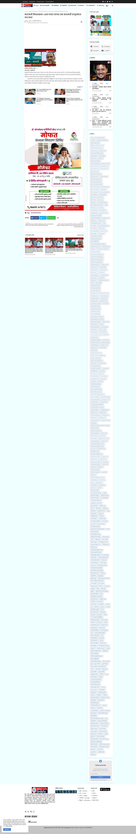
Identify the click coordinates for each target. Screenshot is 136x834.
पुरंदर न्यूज (99, 614)
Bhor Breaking (103, 194)
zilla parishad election (96, 493)
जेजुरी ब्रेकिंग (93, 576)
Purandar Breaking (95, 399)
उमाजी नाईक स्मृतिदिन (95, 521)
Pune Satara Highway (96, 384)
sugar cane (105, 456)
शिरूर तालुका (93, 713)
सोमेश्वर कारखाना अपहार (104, 744)
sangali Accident (95, 420)
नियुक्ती (92, 591)
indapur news (94, 267)
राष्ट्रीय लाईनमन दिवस (95, 684)
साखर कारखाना (102, 728)
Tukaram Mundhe (95, 469)
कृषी (93, 791)
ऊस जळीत (93, 524)
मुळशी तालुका (105, 664)
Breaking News (94, 212)
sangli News (94, 423)
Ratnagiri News (105, 415)
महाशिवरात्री (105, 651)
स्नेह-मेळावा (100, 749)
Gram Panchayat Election (97, 257)
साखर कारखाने (94, 731)
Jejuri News (93, 280)
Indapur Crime (104, 264)
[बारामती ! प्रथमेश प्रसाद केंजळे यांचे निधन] (100, 71)
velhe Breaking (94, 480)
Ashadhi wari (94, 150)
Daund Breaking (95, 231)
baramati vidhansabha (96, 184)
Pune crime (93, 373)
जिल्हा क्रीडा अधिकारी (102, 565)
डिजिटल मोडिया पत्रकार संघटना (97, 581)
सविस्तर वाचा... (45, 803)
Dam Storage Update (104, 225)
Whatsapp (52, 218)
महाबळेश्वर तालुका (101, 648)
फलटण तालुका (104, 620)
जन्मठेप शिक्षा (93, 557)
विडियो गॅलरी (95, 800)
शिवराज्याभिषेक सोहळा (102, 713)
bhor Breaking (94, 194)
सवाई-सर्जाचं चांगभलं (95, 726)
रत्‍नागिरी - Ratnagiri (84, 798)
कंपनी (108, 529)
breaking (101, 207)
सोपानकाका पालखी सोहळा (96, 741)
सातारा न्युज (100, 734)
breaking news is (104, 212)
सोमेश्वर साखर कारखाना (104, 747)
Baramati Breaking (95, 163)
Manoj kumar (106, 321)
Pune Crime (101, 373)
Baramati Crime (95, 171)
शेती (106, 718)
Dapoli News (102, 228)
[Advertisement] (56, 37)
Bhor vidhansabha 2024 (96, 205)
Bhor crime (100, 197)
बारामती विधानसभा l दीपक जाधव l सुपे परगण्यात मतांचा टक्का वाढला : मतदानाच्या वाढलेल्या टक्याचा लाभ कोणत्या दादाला (34, 250)
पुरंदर (102, 609)
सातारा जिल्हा (93, 734)
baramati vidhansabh (96, 181)
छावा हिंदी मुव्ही (105, 555)
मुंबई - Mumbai (83, 791)
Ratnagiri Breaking (95, 415)
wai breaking (94, 485)
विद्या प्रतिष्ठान (101, 700)
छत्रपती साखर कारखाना (95, 555)
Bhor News (93, 202)
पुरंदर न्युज (93, 614)
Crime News (93, 225)
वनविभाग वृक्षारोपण (102, 692)
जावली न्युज (103, 560)
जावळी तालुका (103, 563)
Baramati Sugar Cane (96, 179)
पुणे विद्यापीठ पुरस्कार (95, 609)
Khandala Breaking (95, 290)
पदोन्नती (92, 601)
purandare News (95, 410)
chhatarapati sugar (95, 223)
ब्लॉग (92, 633)
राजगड (106, 674)
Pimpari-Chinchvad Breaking (98, 355)
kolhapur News (104, 298)
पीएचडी (108, 604)
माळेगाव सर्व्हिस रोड (94, 658)
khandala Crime (105, 293)
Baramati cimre (106, 163)
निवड (101, 594)
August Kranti (94, 155)
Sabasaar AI (94, 417)
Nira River (106, 334)
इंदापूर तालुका (93, 513)
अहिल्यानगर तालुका (95, 498)
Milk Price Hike (94, 324)
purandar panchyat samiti (97, 407)
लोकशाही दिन (102, 690)
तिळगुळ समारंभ (94, 586)
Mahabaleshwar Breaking (97, 316)
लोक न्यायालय (94, 690)
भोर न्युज (101, 640)
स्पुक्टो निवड (93, 752)
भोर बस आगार (103, 643)
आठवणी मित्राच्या (104, 498)
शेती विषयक (93, 721)
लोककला (94, 795)
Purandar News (104, 402)
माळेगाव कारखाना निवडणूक (96, 656)
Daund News (94, 233)
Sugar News (105, 461)
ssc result (93, 448)
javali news (93, 272)
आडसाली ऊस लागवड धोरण (96, 503)
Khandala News (94, 298)
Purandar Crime (105, 399)
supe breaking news (95, 464)
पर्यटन (93, 793)
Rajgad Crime (94, 412)
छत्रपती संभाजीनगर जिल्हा (96, 552)
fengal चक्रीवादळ (95, 241)
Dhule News (101, 233)
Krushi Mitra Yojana (95, 306)
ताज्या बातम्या (101, 583)
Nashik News (104, 332)
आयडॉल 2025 (103, 505)
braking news (94, 207)
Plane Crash (94, 363)
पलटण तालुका (100, 601)
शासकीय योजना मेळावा (105, 710)
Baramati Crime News (96, 174)
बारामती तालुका (104, 625)
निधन (98, 588)
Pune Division (104, 376)
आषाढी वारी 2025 (101, 511)
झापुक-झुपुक (93, 578)
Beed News (103, 189)
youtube (107, 50)
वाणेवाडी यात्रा (93, 700)
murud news (94, 329)
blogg (106, 205)
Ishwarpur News (103, 270)
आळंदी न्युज (105, 508)
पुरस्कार (105, 614)
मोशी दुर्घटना (104, 669)
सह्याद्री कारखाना (94, 728)
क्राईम (92, 539)
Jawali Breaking (104, 275)
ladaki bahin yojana (96, 308)
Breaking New (103, 210)
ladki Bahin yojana (95, 311)
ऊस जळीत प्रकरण (101, 524)
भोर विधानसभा (94, 646)
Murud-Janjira (102, 329)
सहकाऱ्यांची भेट (104, 726)
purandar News (94, 402)
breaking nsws (105, 218)
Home (36, 5)
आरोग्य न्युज (98, 508)
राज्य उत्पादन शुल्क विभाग (96, 679)
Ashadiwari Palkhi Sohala (97, 153)
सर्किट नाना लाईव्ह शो (104, 723)
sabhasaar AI (102, 417)
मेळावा (92, 669)
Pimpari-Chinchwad (96, 358)
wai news (100, 487)
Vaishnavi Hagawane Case (97, 477)
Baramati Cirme (95, 166)
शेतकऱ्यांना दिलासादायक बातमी (97, 718)
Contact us (32, 1)
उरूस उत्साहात (105, 521)
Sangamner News (105, 420)
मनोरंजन (81, 5)
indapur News (102, 267)
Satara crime (104, 433)
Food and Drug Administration (98, 244)
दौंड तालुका (107, 586)
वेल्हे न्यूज (93, 708)
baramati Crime (95, 168)
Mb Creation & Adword (78, 827)
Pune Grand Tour (95, 378)
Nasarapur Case (95, 332)
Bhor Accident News (104, 192)
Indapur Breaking (95, 264)
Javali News (101, 272)
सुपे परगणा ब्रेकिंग (101, 736)
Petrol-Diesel (106, 340)
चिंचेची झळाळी (106, 544)
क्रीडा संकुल (97, 539)
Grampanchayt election (96, 262)
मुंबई (92, 664)
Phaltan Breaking (95, 345)
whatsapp (107, 46)
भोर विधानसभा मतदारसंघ (104, 646)
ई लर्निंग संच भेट (94, 516)
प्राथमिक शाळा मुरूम (95, 620)
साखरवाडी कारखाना (103, 731)
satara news (102, 435)
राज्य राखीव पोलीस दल (95, 682)
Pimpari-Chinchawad (96, 353)
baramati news (94, 176)
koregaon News (103, 301)
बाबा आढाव (99, 622)
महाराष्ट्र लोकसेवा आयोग (96, 651)
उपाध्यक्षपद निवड (102, 518)
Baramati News (104, 176)
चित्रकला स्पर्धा (94, 547)
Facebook (35, 218)
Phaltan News (94, 350)
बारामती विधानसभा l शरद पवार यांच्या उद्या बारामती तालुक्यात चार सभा (73, 250)
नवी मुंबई (93, 588)
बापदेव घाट (93, 622)
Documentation (50, 1)
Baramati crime (104, 168)
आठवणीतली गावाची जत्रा (96, 500)
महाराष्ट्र (108, 648)
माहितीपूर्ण (55, 5)
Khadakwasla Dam (95, 285)
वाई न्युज (105, 695)
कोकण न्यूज (61, 827)
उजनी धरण (101, 516)
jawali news (93, 277)
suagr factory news (95, 456)
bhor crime (93, 197)
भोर (102, 635)
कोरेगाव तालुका (106, 537)
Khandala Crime (95, 295)
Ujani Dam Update (95, 472)
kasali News (99, 283)
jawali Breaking (94, 275)
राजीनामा (100, 677)
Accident (93, 140)
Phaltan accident (95, 342)
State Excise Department (96, 454)
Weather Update (95, 490)
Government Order (95, 251)
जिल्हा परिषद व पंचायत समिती (97, 570)
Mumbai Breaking (95, 327)
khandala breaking (95, 288)
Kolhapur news (94, 301)
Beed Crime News (95, 189)
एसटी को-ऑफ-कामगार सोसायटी (98, 529)
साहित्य (106, 734)
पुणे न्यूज (108, 607)
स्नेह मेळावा (93, 749)
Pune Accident (102, 363)
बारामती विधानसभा (33, 11)
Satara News (94, 438)
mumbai (101, 324)
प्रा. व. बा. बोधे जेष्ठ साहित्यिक (96, 617)
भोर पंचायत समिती (94, 643)
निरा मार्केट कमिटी (94, 594)
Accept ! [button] (7, 829)
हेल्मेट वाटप (93, 754)
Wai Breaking (102, 485)
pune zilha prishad (95, 386)
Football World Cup (95, 246)
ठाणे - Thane (82, 793)
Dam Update (94, 228)
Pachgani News (94, 337)
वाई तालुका (99, 695)
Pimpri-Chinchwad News (97, 360)
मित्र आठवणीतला (106, 661)
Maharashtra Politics (96, 321)
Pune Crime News (95, 376)
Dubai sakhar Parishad (96, 236)
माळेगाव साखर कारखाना (96, 661)
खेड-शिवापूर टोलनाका (103, 542)
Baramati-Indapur (95, 187)
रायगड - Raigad (83, 795)
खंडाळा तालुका (94, 542)
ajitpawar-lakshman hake (97, 145)
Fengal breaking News (96, 238)
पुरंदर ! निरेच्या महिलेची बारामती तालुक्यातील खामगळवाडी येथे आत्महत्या (101, 99)
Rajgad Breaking (105, 410)
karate (92, 283)
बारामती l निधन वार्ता (95, 625)
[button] (112, 5)
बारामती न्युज (102, 627)
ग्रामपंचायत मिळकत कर (96, 544)
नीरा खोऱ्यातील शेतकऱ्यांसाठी (96, 596)
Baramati (100, 158)
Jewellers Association (103, 280)
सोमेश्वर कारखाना (94, 744)
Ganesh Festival (106, 246)
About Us (25, 1)
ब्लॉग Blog (101, 5)
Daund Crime (104, 231)
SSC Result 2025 (101, 448)
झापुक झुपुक (100, 576)
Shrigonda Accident (104, 438)
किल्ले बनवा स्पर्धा (94, 531)
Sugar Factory (102, 459)
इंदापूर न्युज (101, 513)
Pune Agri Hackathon (96, 368)
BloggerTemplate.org (32, 831)
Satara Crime (94, 435)
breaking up (93, 220)
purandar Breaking (105, 397)
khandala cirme (95, 293)
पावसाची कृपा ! (101, 604)
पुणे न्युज (102, 607)
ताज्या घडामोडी (45, 5)
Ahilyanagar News (95, 142)
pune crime (102, 371)
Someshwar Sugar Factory (97, 446)
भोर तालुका (101, 638)
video (92, 482)
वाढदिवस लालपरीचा (105, 697)
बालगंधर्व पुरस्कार (104, 630)
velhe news (102, 480)
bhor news (100, 200)
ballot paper (102, 155)
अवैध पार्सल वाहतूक (95, 495)
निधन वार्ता (103, 588)
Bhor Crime (93, 200)
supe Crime (105, 464)
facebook (96, 46)
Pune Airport (105, 368)
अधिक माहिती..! (9, 826)
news (100, 334)
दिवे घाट (101, 586)
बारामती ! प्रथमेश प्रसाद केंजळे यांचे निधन (101, 88)
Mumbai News (104, 327)
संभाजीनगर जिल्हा (94, 723)
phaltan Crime (104, 345)
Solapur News (104, 441)
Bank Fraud (93, 158)
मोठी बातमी (98, 669)
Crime (104, 223)
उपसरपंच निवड (94, 518)
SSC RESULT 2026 (95, 451)
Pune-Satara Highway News (97, 394)
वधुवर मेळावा (93, 692)
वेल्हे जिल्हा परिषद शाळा (95, 705)
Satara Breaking (95, 433)
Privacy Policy (40, 1)
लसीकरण (103, 687)
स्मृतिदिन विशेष (101, 752)
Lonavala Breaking (95, 314)
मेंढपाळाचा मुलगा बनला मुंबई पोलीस (98, 666)
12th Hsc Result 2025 (100, 137)
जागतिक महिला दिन (95, 560)
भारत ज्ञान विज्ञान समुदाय (100, 633)
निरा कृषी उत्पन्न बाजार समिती (102, 591)
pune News (93, 381)
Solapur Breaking (95, 441)
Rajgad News (103, 412)
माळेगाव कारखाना (94, 653)
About (118, 831)
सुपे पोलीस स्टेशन (94, 739)
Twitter (44, 218)
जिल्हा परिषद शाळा (94, 573)
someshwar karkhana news (97, 443)
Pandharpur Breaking (96, 340)
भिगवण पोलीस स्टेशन (95, 635)
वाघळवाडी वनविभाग (95, 697)
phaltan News (103, 347)
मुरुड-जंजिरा (97, 664)
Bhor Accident (94, 192)
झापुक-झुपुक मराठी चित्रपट (104, 578)
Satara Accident (95, 428)
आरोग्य (92, 508)
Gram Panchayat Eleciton (97, 254)
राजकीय (101, 674)
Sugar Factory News (95, 461)
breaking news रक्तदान (96, 215)
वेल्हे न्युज (104, 705)
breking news (102, 220)
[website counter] (66, 793)
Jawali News (102, 277)
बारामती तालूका (94, 627)
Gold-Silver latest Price (103, 249)
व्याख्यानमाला (99, 708)
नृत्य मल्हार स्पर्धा (94, 599)
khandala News (104, 295)
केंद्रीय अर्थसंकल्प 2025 (96, 534)
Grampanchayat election (97, 259)
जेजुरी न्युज (103, 573)
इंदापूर (108, 511)
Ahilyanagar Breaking (102, 140)
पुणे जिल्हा (96, 607)
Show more (80, 235)
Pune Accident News (95, 365)
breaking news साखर (95, 218)
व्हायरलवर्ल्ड (73, 5)
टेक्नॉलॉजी (64, 5)
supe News (93, 467)
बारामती (105, 622)
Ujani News (104, 472)
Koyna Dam (106, 303)
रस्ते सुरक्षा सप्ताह (94, 674)
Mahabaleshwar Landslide (97, 319)
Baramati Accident (95, 161)
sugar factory (94, 459)
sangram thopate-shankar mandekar (100, 425)
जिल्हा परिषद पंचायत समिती (96, 568)
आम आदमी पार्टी (94, 505)
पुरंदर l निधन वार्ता (94, 612)
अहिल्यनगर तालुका (105, 495)
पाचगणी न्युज (93, 604)
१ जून (92, 137)
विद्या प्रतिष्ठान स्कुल (95, 703)
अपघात (104, 493)
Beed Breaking (105, 187)
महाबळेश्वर (93, 648)
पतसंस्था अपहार (103, 599)
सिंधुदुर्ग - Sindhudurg (84, 800)
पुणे (91, 607)
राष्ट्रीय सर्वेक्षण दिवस (95, 687)
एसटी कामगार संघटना (95, 526)
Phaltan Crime (94, 347)
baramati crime (104, 166)
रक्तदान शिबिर (93, 671)
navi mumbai (94, 334)
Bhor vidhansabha (102, 202)
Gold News (93, 249)
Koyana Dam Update (96, 303)
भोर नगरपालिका (94, 640)
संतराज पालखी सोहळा (102, 721)
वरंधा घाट (93, 695)
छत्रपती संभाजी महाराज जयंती (97, 550)
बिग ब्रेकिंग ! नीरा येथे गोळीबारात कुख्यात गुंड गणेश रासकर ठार (101, 110)
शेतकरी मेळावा (94, 716)
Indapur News (94, 270)
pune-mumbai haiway (96, 389)
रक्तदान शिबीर (101, 671)
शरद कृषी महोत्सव (94, 710)
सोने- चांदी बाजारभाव (104, 739)
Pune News (100, 381)
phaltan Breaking (105, 342)
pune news (103, 378)
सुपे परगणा (93, 736)
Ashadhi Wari (102, 150)
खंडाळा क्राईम (105, 539)
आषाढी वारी (93, 511)
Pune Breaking (94, 371)
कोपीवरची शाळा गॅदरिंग (95, 537)
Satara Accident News (96, 430)
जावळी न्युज (93, 565)
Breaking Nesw (94, 210)
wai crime (93, 487)
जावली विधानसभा (94, 563)
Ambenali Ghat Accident (97, 148)
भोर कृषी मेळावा (94, 638)
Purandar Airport (95, 397)
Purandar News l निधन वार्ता (97, 404)
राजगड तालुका (94, 677)
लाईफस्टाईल (91, 5)
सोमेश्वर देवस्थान (94, 747)
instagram (96, 50)
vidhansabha (99, 482)
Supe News (100, 467)
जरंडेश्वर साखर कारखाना (103, 557)
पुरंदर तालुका (102, 612)
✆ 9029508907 (88, 827)
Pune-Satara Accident (96, 391)
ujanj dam (93, 474)
